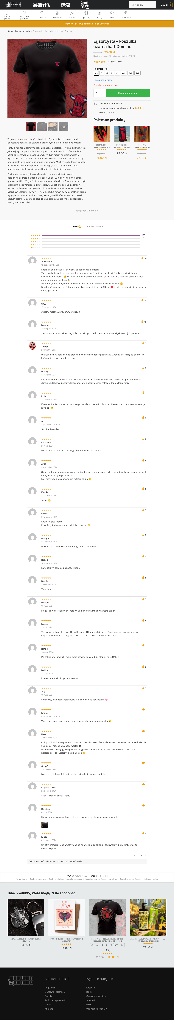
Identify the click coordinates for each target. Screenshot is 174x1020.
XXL (117, 945)
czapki (72, 17)
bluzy (99, 17)
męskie (154, 879)
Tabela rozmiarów (102, 80)
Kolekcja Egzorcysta (39, 879)
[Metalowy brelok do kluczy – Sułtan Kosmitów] (25, 917)
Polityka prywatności (55, 1000)
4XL (107, 950)
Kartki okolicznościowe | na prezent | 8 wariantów (66, 940)
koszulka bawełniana (75, 879)
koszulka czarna (92, 879)
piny (112, 17)
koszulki (42, 17)
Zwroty (48, 996)
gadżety (86, 17)
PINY (88, 1004)
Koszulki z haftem (142, 879)
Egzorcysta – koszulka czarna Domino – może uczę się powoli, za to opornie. (107, 940)
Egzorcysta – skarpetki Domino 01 (142, 146)
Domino (25, 879)
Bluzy (89, 991)
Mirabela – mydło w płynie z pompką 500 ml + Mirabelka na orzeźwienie (148, 940)
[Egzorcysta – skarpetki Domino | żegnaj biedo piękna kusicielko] (101, 134)
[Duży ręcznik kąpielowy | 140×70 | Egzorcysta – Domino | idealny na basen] (122, 134)
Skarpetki (91, 1000)
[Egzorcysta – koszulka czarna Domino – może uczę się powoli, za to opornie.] (107, 917)
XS (92, 945)
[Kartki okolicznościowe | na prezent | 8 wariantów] (66, 917)
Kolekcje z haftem (56, 879)
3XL (122, 945)
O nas (48, 1004)
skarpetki (57, 17)
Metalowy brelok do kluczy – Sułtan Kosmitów (26, 940)
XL (112, 945)
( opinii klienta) (114, 62)
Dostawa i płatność (55, 991)
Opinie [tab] (74, 226)
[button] (47, 87)
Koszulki (90, 987)
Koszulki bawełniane (110, 879)
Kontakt (49, 1008)
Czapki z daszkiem (96, 996)
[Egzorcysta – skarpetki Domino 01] (142, 134)
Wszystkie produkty (96, 1008)
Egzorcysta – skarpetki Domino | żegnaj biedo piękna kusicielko (101, 146)
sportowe (126, 17)
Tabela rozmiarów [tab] (94, 226)
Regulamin (50, 987)
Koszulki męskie (127, 879)
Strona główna (14, 31)
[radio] (96, 73)
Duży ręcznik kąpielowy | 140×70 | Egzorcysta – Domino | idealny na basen (122, 146)
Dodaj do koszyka (128, 93)
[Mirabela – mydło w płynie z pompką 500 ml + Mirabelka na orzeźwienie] (148, 917)
